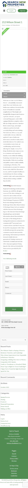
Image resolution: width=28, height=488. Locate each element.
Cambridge (14, 475)
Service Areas (14, 468)
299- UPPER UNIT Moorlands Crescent (11, 321)
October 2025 (5, 387)
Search (14, 453)
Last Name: (8, 276)
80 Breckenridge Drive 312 (8, 326)
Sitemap (14, 460)
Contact (14, 456)
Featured (3, 402)
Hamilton (10, 77)
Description (7, 90)
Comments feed (5, 423)
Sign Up (18, 266)
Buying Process (5, 397)
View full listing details (9, 258)
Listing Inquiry (7, 267)
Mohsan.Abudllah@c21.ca (14, 443)
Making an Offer (5, 409)
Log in (2, 419)
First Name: (8, 271)
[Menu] (4, 11)
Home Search (5, 406)
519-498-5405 (14, 441)
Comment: (8, 293)
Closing (3, 399)
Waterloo (14, 473)
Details (5, 93)
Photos (5, 96)
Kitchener (14, 470)
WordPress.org (5, 425)
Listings (8, 25)
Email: (7, 281)
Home (3, 25)
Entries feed (4, 421)
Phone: (7, 287)
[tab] (14, 90)
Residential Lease (14, 74)
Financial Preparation (7, 404)
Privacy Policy (14, 458)
